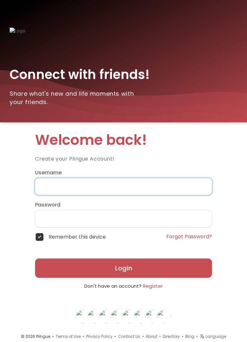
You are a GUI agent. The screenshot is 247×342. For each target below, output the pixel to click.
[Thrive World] (94, 316)
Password (47, 204)
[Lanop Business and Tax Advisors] (129, 316)
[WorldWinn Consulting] (164, 316)
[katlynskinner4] (83, 316)
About (151, 336)
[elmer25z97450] (118, 316)
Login (123, 268)
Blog (189, 336)
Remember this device (77, 237)
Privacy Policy (99, 336)
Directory (171, 336)
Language (215, 336)
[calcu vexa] (106, 316)
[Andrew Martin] (141, 316)
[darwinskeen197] (152, 316)
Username (48, 172)
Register (153, 286)
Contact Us (129, 336)
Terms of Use (68, 336)
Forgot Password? (189, 236)
